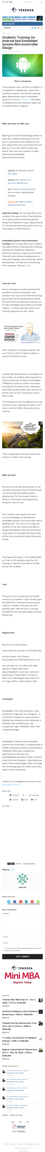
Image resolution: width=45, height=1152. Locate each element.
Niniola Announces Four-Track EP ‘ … (18, 1088)
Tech (9, 33)
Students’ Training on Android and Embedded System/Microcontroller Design (20, 42)
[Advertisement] (22, 837)
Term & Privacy (23, 1150)
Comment (6, 913)
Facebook (16, 904)
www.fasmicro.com (11, 784)
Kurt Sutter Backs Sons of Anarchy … (18, 1079)
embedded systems (29, 863)
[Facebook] (32, 28)
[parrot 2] (22, 450)
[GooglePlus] (38, 28)
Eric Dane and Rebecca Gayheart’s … (18, 1105)
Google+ (22, 904)
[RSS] (41, 28)
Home (4, 33)
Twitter (10, 904)
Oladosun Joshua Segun (16, 1073)
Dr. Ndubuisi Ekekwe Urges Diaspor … (18, 1097)
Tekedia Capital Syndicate (23, 189)
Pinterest (34, 904)
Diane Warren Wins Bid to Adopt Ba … (18, 1071)
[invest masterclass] (22, 346)
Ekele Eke (14, 51)
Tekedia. (18, 1148)
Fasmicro (24, 99)
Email (39, 904)
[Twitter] (34, 28)
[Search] (41, 2)
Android (18, 863)
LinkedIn (28, 904)
